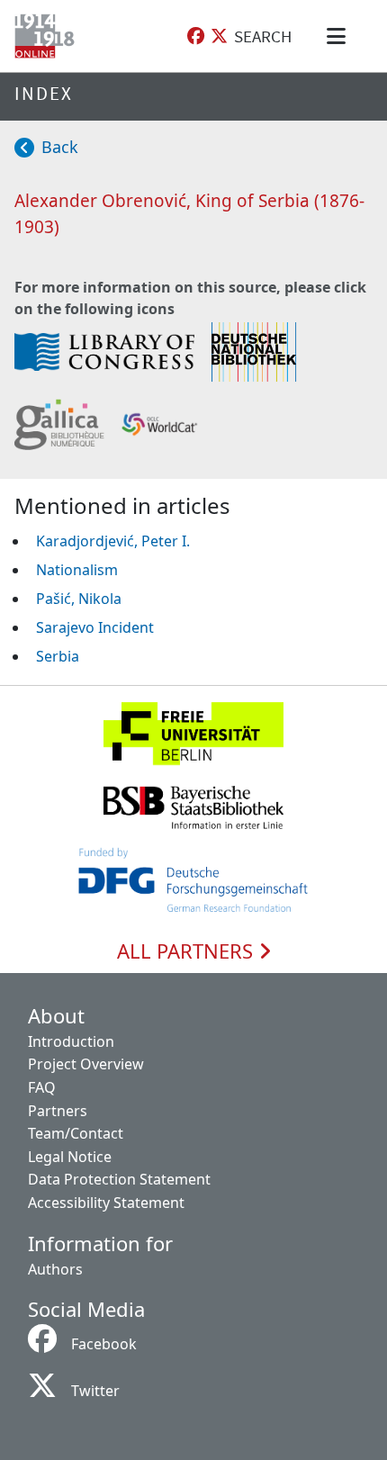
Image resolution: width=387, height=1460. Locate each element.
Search (263, 36)
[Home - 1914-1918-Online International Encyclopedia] (48, 36)
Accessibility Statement (106, 1202)
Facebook (104, 1344)
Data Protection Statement (119, 1179)
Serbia (57, 656)
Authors (55, 1269)
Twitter (95, 1391)
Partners (57, 1111)
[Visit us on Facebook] (195, 36)
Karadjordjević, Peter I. (113, 541)
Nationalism (77, 570)
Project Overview (86, 1064)
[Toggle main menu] (339, 36)
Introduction (71, 1041)
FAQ (42, 1087)
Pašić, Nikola (79, 598)
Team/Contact (75, 1133)
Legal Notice (70, 1157)
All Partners (187, 951)
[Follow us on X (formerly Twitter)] (219, 36)
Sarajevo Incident (95, 627)
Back (59, 147)
